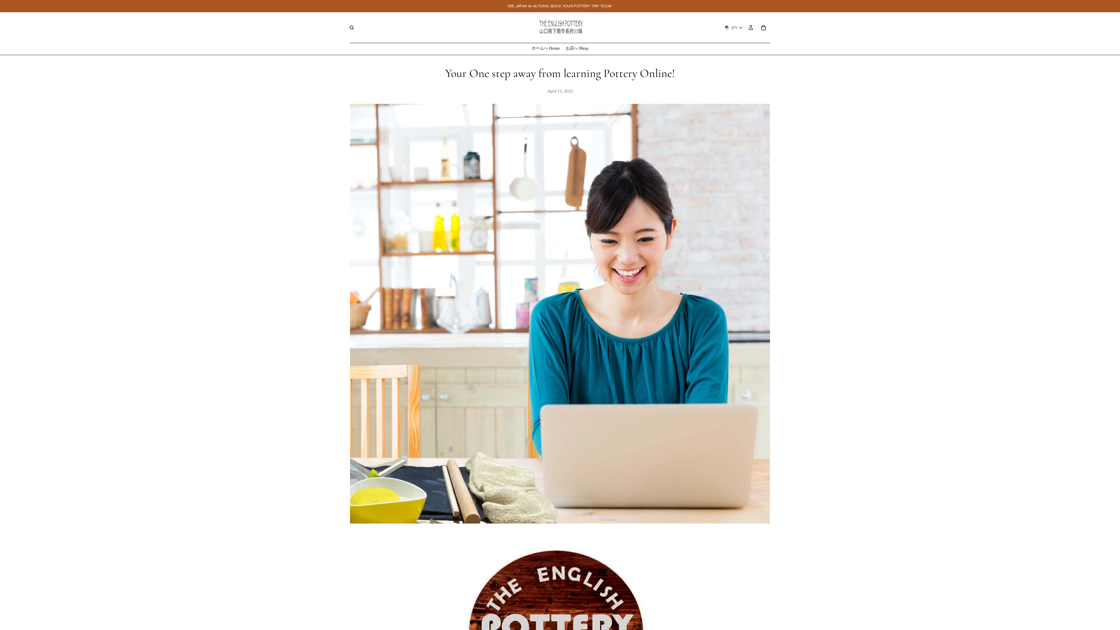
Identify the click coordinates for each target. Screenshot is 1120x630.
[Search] (351, 27)
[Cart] (763, 27)
